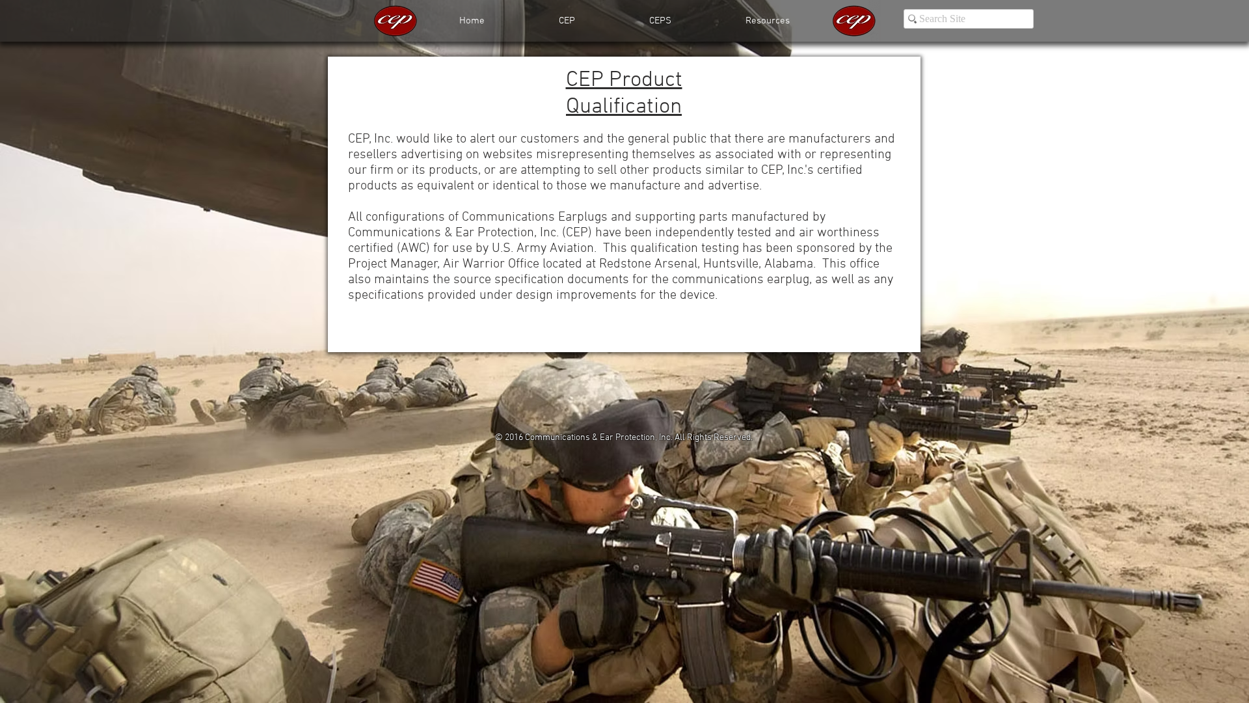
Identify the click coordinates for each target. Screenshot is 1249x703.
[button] (767, 21)
